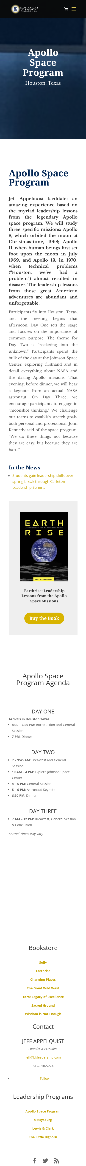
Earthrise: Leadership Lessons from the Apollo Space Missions (44, 595)
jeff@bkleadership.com (43, 1057)
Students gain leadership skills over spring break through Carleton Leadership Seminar (42, 481)
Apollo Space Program (43, 1111)
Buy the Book (44, 618)
